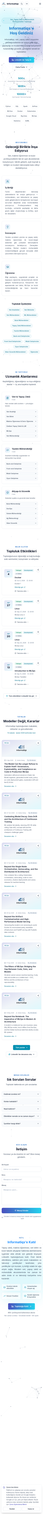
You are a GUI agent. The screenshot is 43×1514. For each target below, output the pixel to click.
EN (27, 4)
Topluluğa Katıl (21, 1306)
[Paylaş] (38, 570)
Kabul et (31, 1509)
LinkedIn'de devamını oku (21, 1054)
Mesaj (4, 1185)
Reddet (12, 1509)
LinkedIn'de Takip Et (23, 60)
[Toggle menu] (40, 4)
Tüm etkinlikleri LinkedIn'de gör (21, 696)
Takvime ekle (22, 591)
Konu (3, 1175)
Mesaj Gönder (22, 1210)
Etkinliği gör (19, 587)
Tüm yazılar (20, 1047)
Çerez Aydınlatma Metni (18, 1504)
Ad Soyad (5, 1165)
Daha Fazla (20, 67)
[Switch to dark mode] (22, 4)
